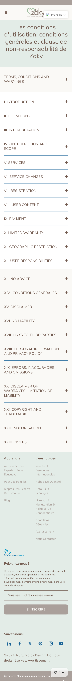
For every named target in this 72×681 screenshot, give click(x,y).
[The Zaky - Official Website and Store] (36, 12)
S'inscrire (36, 609)
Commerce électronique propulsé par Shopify (29, 675)
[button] (6, 12)
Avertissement (39, 660)
